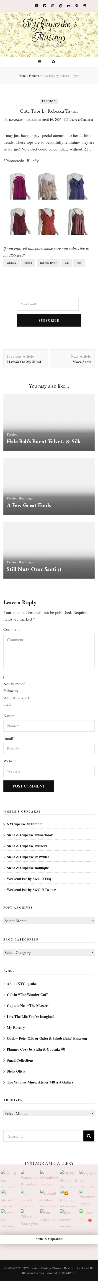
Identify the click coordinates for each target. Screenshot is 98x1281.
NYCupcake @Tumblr (24, 823)
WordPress (68, 1273)
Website (10, 761)
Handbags (26, 498)
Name (9, 715)
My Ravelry (16, 1027)
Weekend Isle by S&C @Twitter (31, 889)
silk (67, 262)
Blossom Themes (33, 1273)
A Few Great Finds (29, 505)
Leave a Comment (81, 119)
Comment (11, 629)
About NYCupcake (21, 983)
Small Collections (20, 1060)
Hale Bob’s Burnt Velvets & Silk (44, 441)
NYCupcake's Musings (49, 30)
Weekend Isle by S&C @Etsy (29, 878)
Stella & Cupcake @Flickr (27, 845)
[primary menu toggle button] (40, 61)
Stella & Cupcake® (49, 1238)
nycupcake (16, 119)
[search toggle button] (53, 62)
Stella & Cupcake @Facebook (30, 834)
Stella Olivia (16, 1071)
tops (79, 262)
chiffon (28, 262)
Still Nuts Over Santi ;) (34, 569)
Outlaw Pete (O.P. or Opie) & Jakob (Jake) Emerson (47, 1038)
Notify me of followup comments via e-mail (17, 694)
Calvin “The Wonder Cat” (27, 994)
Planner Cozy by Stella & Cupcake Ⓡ (36, 1049)
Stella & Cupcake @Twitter (28, 856)
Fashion (49, 101)
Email (9, 738)
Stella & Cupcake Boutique (28, 867)
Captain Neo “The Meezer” (28, 1005)
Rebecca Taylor (48, 262)
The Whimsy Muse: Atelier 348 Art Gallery (40, 1082)
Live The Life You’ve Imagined (30, 1016)
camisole (11, 262)
